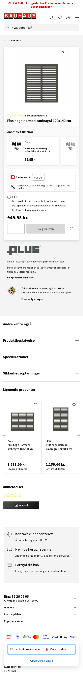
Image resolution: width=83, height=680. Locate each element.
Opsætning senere (41, 660)
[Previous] (4, 435)
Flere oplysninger (32, 299)
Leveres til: (23, 177)
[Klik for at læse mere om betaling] (41, 637)
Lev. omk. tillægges (17, 468)
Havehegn (15, 40)
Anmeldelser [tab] (13, 486)
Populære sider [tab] (13, 621)
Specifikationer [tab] (15, 356)
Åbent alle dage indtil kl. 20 (31, 540)
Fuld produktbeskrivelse (20, 277)
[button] (21, 505)
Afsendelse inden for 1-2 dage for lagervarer (42, 555)
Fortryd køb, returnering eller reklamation (40, 571)
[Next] (79, 435)
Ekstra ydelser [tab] (13, 614)
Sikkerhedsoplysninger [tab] (21, 373)
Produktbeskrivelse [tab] (19, 340)
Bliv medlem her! (42, 6)
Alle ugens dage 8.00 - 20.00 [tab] (21, 598)
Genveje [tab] (9, 607)
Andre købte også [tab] (17, 324)
